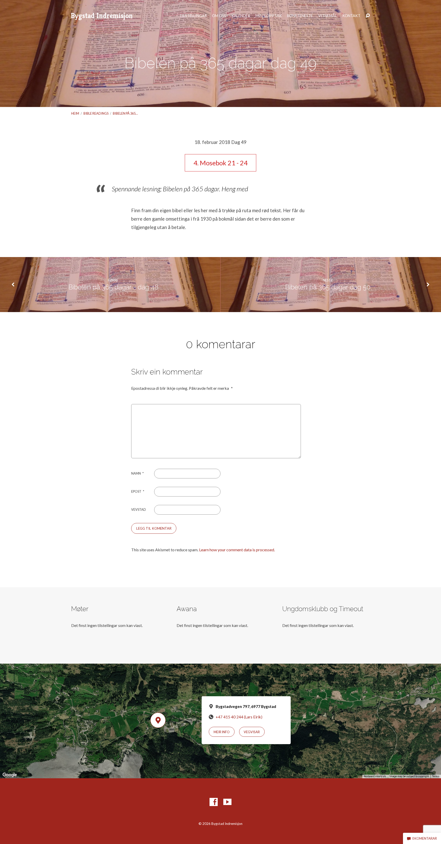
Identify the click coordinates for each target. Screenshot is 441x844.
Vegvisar (252, 732)
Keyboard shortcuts (375, 776)
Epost (137, 491)
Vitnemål (327, 16)
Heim (75, 113)
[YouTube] (227, 802)
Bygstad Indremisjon (102, 15)
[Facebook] (214, 802)
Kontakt (351, 16)
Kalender (240, 16)
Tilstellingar (193, 16)
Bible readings (95, 113)
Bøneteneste (300, 16)
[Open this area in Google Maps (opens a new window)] (9, 775)
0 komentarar (424, 838)
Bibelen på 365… (125, 113)
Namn (137, 473)
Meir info (222, 732)
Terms (435, 776)
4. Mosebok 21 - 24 (220, 163)
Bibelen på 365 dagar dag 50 (328, 287)
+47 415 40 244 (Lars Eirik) (239, 717)
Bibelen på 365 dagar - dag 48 (113, 287)
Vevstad (138, 509)
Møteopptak (268, 16)
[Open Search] (368, 16)
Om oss (219, 16)
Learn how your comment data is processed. (237, 549)
